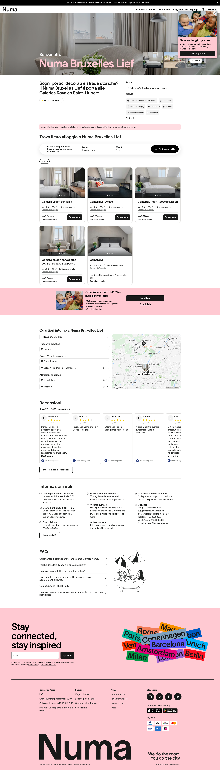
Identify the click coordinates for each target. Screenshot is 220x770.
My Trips (194, 9)
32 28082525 (155, 517)
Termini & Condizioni (45, 764)
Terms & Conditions (48, 664)
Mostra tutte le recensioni (56, 470)
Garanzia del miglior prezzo (87, 703)
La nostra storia (118, 694)
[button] (95, 149)
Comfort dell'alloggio (50, 210)
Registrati (145, 3)
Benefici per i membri (159, 9)
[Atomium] (143, 344)
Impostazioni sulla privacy (82, 764)
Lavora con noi (117, 703)
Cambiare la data (97, 281)
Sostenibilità (81, 708)
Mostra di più (47, 456)
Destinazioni (141, 9)
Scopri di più (145, 304)
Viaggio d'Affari (180, 9)
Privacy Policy (33, 664)
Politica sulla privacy (60, 764)
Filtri (46, 161)
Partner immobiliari (119, 699)
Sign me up (67, 655)
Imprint (70, 764)
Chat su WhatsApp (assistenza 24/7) (56, 699)
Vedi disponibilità (167, 149)
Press (113, 708)
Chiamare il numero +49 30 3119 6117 (56, 703)
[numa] (10, 9)
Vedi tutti (130, 118)
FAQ (41, 694)
